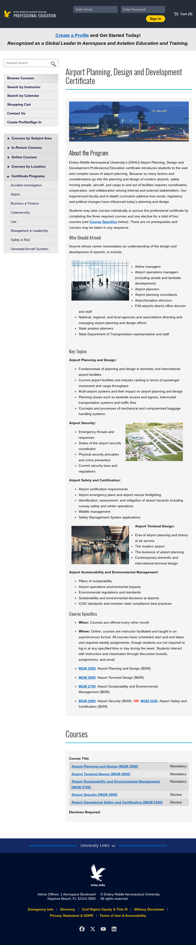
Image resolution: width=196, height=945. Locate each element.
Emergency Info (41, 909)
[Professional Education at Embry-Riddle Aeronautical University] (30, 14)
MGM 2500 (87, 668)
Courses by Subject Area (31, 138)
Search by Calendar (23, 95)
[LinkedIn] (114, 929)
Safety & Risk (20, 240)
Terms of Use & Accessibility (123, 915)
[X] (93, 929)
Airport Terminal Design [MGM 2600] (100, 774)
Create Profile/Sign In (24, 122)
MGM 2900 (87, 701)
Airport (15, 194)
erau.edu (98, 885)
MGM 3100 (149, 701)
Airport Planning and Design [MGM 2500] (104, 766)
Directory (67, 909)
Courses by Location (28, 166)
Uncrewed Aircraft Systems (30, 249)
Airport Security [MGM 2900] (94, 795)
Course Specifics (103, 222)
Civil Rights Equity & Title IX (105, 909)
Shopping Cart (19, 104)
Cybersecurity (20, 212)
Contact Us (16, 113)
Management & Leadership (29, 231)
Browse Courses (20, 78)
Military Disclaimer (149, 909)
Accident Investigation (26, 185)
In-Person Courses (26, 147)
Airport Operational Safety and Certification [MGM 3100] (117, 802)
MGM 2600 (87, 677)
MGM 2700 (87, 686)
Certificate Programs (28, 176)
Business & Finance (25, 203)
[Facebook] (82, 929)
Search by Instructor (23, 87)
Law (13, 221)
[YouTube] (103, 929)
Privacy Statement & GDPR (71, 915)
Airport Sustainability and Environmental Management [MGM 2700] (115, 784)
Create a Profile (72, 35)
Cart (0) (186, 14)
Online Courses (24, 157)
